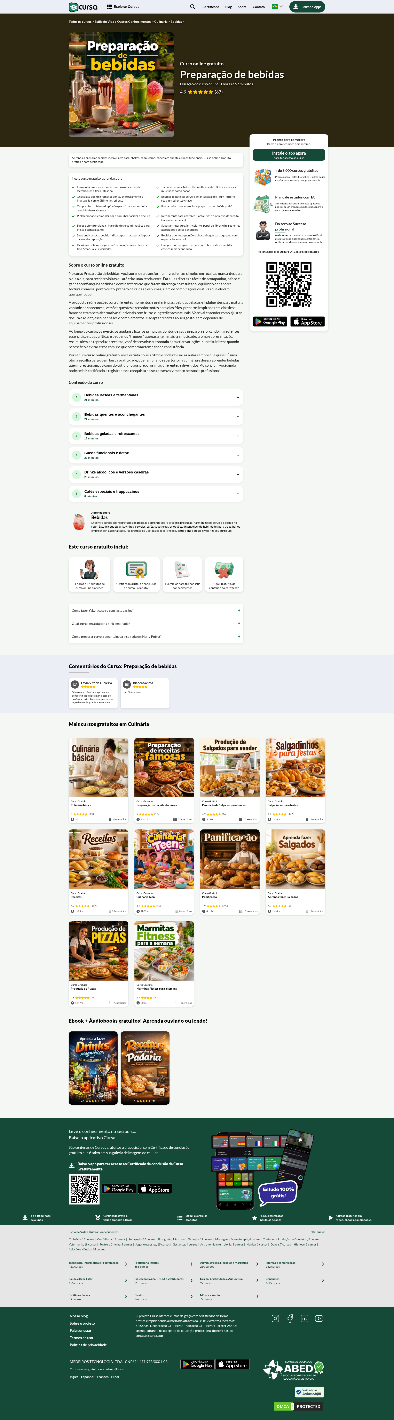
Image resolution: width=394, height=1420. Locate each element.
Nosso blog (79, 1316)
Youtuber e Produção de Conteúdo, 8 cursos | (292, 1239)
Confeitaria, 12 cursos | (112, 1239)
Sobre (242, 7)
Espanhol (87, 1377)
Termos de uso (81, 1337)
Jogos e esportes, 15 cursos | (153, 1244)
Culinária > (162, 21)
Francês (103, 1377)
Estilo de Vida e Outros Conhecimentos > (124, 21)
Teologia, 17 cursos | (201, 1239)
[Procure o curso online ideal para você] (192, 7)
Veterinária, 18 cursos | (83, 1244)
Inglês (74, 1377)
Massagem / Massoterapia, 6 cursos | (238, 1239)
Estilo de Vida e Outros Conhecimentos (197, 1232)
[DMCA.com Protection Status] (298, 1407)
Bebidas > (177, 21)
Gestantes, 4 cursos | (186, 1244)
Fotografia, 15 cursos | (172, 1239)
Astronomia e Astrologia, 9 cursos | (222, 1244)
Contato (259, 7)
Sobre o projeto (82, 1323)
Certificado (211, 7)
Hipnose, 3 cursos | (306, 1244)
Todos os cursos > (81, 21)
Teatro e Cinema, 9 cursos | (117, 1244)
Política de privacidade (88, 1344)
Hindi (115, 1377)
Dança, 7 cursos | (281, 1244)
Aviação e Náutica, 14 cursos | (88, 1249)
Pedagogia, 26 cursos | (142, 1239)
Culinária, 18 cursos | (82, 1239)
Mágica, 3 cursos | (257, 1244)
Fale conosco (80, 1330)
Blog (228, 7)
